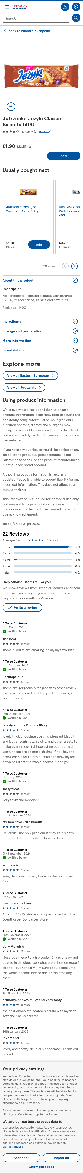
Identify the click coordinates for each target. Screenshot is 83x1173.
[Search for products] (76, 18)
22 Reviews (42, 131)
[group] (28, 218)
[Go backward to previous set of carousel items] (65, 266)
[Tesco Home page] (20, 7)
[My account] (65, 7)
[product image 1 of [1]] (41, 76)
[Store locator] (76, 7)
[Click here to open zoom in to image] (11, 106)
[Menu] (7, 7)
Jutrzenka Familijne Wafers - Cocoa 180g (22, 208)
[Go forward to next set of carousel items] (74, 266)
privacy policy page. (16, 1091)
